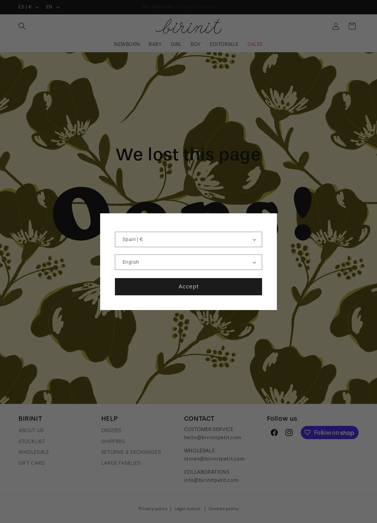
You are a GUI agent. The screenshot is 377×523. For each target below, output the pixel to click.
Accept (189, 286)
